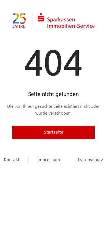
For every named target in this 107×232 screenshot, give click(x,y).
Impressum (48, 159)
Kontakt (11, 159)
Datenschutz (90, 159)
